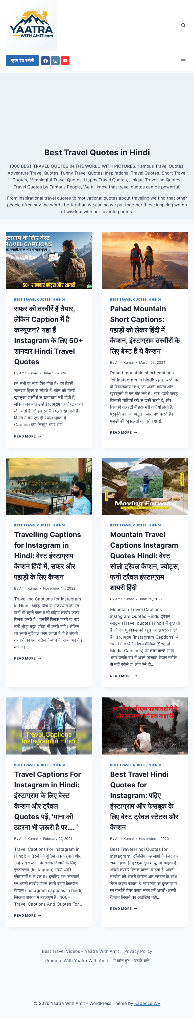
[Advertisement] (97, 108)
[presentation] (49, 260)
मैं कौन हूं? (121, 960)
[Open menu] (183, 60)
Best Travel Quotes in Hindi (39, 299)
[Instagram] (55, 60)
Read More (27, 436)
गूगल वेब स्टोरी (22, 60)
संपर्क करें (141, 960)
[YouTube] (65, 60)
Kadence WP (147, 1003)
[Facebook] (45, 60)
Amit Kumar (28, 373)
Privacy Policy (138, 951)
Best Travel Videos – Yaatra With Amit (80, 951)
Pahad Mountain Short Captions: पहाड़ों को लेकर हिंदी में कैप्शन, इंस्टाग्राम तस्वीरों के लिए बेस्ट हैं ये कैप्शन (145, 329)
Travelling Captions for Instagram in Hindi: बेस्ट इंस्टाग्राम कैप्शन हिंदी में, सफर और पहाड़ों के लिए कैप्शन (47, 555)
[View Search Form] (183, 25)
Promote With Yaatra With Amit (76, 960)
